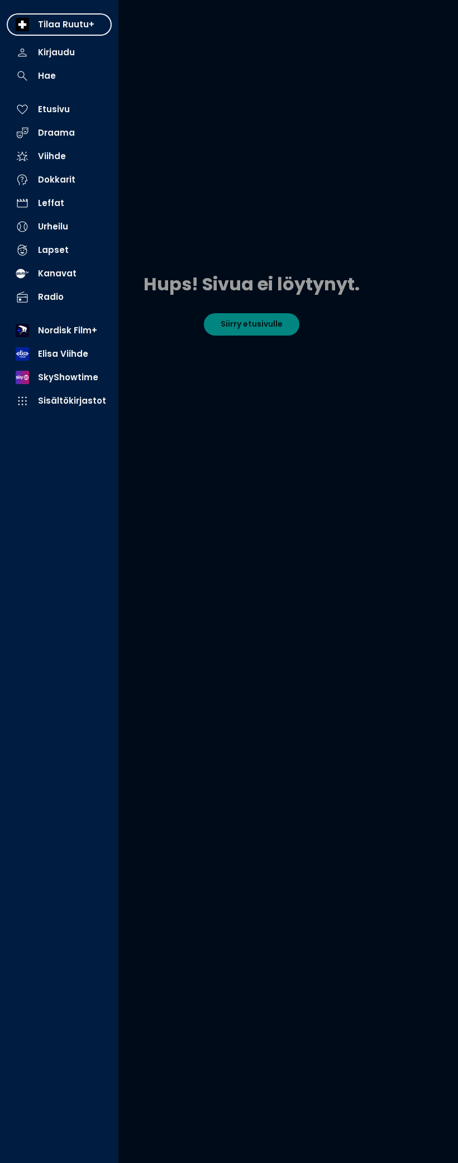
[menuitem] (59, 24)
